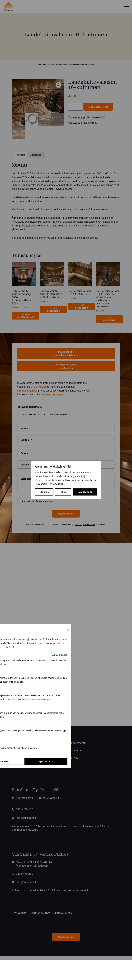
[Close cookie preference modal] (67, 629)
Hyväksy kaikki (84, 492)
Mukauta (44, 492)
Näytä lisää (9, 647)
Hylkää (63, 492)
